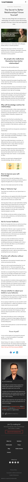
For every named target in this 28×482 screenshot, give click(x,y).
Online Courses (19, 448)
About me (9, 441)
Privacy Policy (13, 469)
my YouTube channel (20, 408)
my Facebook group (15, 406)
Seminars (19, 441)
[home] (7, 2)
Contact (9, 452)
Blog (9, 448)
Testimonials (9, 444)
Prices (19, 444)
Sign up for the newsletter (14, 431)
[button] (26, 2)
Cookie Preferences (14, 475)
